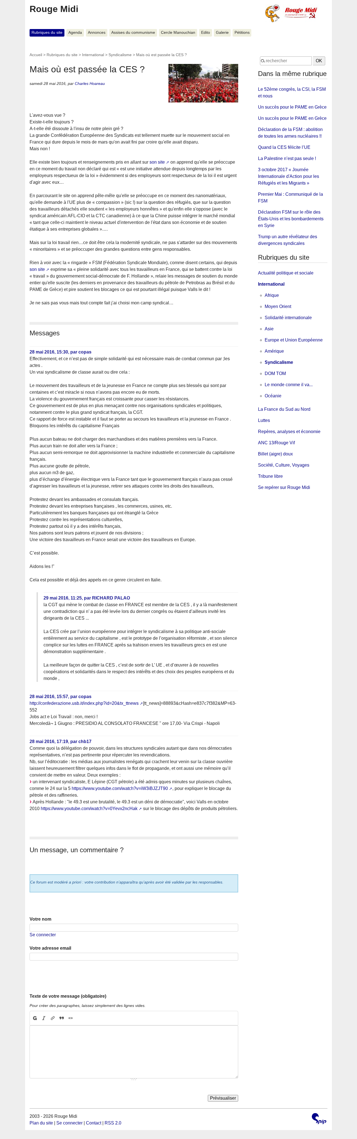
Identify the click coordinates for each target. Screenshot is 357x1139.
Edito (205, 32)
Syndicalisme (120, 54)
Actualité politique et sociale (285, 273)
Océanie (273, 395)
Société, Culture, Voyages (283, 465)
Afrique (272, 295)
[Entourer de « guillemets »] (70, 1018)
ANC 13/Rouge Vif (276, 442)
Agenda (75, 32)
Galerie (222, 32)
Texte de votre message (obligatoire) (68, 996)
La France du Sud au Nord (284, 409)
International (93, 54)
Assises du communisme (133, 32)
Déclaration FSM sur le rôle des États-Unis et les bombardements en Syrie (291, 219)
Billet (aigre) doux (275, 454)
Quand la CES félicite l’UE (284, 147)
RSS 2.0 (113, 1123)
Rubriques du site (47, 32)
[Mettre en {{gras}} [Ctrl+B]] (34, 1018)
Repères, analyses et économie (289, 431)
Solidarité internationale (288, 317)
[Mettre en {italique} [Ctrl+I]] (43, 1018)
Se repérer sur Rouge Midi (284, 487)
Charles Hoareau (90, 83)
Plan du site (41, 1123)
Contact (93, 1123)
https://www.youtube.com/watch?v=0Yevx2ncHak (89, 808)
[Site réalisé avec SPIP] (319, 1119)
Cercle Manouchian (178, 32)
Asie (269, 328)
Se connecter (43, 934)
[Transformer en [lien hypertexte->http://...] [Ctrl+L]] (52, 1018)
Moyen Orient (278, 306)
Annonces (96, 32)
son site (157, 162)
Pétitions (242, 32)
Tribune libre (270, 476)
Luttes (264, 420)
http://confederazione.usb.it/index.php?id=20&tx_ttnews (84, 703)
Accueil (36, 54)
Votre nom (40, 919)
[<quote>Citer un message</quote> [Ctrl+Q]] (61, 1018)
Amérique (274, 351)
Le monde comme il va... (289, 384)
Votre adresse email (50, 948)
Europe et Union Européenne (294, 340)
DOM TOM (275, 373)
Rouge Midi (54, 9)
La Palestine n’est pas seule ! (287, 158)
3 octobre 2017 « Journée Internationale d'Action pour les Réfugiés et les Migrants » (288, 176)
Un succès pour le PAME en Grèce (292, 107)
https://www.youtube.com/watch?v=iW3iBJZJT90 (120, 788)
